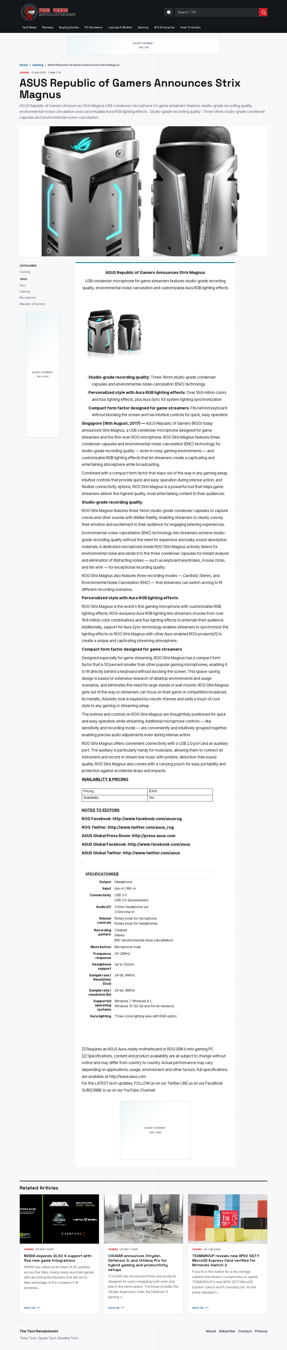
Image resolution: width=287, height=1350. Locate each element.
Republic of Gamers (32, 304)
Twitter (173, 1083)
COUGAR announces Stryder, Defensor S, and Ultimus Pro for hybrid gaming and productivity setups (138, 1262)
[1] (215, 634)
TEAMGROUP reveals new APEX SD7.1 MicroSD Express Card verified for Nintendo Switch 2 (225, 1260)
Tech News (29, 27)
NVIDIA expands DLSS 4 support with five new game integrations (58, 1258)
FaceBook (214, 1083)
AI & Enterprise (164, 27)
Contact (245, 1331)
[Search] (263, 12)
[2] (84, 1056)
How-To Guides (190, 27)
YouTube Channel (139, 1090)
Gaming (143, 27)
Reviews (47, 27)
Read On (29, 1308)
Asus (23, 285)
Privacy (261, 1331)
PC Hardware (93, 27)
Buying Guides (69, 27)
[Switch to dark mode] (169, 12)
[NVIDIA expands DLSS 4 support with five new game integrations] (59, 1219)
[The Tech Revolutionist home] (78, 12)
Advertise (227, 1331)
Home (24, 64)
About (211, 1331)
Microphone (28, 297)
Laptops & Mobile (120, 27)
